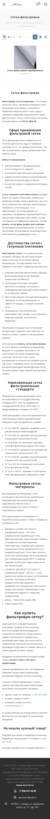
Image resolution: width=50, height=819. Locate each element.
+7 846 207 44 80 (39, 694)
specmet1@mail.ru (13, 705)
